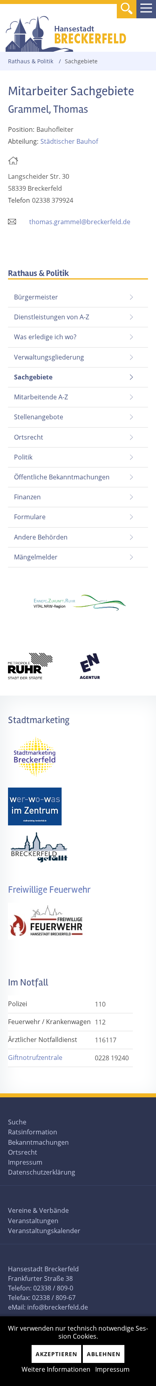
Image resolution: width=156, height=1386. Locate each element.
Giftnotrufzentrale (35, 1057)
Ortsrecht (28, 437)
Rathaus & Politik (30, 61)
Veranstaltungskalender (44, 1230)
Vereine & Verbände (38, 1210)
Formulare (30, 516)
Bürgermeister (36, 297)
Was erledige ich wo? (45, 336)
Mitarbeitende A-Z (41, 397)
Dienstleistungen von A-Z (51, 317)
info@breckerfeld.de (57, 1307)
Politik (23, 457)
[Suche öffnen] (126, 9)
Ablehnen (103, 1354)
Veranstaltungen (33, 1220)
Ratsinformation (32, 1132)
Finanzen (27, 497)
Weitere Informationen (56, 1369)
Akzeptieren (56, 1354)
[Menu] (146, 9)
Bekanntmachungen (38, 1142)
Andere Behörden (41, 537)
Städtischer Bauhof (69, 141)
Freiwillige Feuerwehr (49, 889)
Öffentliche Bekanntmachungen (62, 477)
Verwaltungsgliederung (49, 357)
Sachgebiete (30, 374)
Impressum (25, 1162)
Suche (17, 1122)
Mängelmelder (36, 557)
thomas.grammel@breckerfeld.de (79, 221)
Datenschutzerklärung (41, 1172)
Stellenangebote (38, 416)
